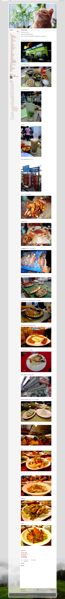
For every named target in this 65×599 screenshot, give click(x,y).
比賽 (10, 67)
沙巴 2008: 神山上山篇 (24, 554)
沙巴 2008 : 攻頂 (23, 555)
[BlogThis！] (32, 560)
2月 (12, 116)
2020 (12, 82)
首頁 (38, 589)
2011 (12, 93)
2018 (12, 84)
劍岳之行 (11, 69)
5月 (12, 112)
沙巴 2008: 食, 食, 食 (24, 553)
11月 (12, 99)
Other (11, 71)
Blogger (36, 595)
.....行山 (11, 43)
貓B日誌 (13, 6)
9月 (12, 102)
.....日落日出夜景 (12, 37)
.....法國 (11, 44)
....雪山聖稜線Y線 (12, 62)
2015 (12, 88)
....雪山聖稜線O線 (12, 61)
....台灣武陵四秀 (12, 60)
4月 (12, 113)
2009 (12, 96)
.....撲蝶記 (11, 55)
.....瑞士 (11, 52)
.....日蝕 (11, 38)
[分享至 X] (33, 560)
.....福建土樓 (12, 54)
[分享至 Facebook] (34, 560)
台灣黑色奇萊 (12, 68)
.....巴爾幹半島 (12, 36)
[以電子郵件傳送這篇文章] (31, 560)
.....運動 (11, 53)
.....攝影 (11, 59)
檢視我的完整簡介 (16, 76)
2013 (12, 91)
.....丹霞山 (11, 35)
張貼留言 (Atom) (25, 591)
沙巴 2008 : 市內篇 (24, 552)
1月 (12, 117)
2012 (12, 92)
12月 (12, 98)
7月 (12, 104)
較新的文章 (23, 589)
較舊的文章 (53, 589)
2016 (12, 87)
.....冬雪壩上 (12, 39)
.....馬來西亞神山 (25, 561)
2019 (12, 83)
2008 (12, 97)
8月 (12, 103)
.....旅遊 (11, 46)
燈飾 (10, 70)
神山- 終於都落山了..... (24, 556)
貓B (14, 75)
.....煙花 (11, 51)
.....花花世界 (12, 45)
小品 (10, 63)
